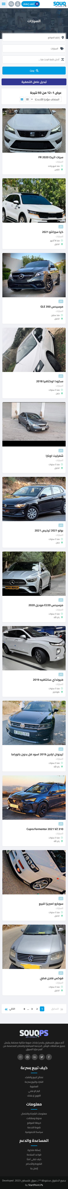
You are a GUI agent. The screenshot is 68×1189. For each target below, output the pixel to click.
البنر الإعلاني (34, 1091)
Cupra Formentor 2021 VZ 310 (45, 829)
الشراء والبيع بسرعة (34, 1082)
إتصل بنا (34, 1168)
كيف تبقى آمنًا (34, 1159)
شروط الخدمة (34, 1127)
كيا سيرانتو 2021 (52, 231)
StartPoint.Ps (35, 1185)
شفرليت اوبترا (54, 455)
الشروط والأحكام (34, 1163)
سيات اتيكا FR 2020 (50, 157)
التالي (12, 1009)
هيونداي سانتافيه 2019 (48, 679)
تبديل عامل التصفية (34, 81)
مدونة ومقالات (34, 1118)
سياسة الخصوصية (34, 1132)
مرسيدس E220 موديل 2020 (45, 605)
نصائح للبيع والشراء (34, 1077)
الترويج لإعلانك (34, 1095)
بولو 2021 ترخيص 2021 (49, 530)
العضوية (34, 1086)
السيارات (59, 161)
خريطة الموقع (34, 1122)
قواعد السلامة (34, 1154)
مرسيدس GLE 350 (51, 306)
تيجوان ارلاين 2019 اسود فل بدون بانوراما (37, 754)
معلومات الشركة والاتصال (34, 1113)
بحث (32, 70)
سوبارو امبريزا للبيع (51, 903)
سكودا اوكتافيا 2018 (49, 381)
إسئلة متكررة (34, 1150)
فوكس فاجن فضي (51, 978)
